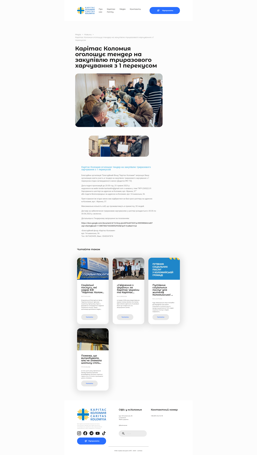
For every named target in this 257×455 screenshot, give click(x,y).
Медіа (122, 9)
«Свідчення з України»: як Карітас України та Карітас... (128, 289)
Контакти (135, 9)
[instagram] (79, 433)
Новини (88, 34)
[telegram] (91, 433)
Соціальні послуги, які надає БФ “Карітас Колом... (92, 289)
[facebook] (85, 433)
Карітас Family (111, 10)
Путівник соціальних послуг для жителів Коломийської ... (162, 290)
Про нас (101, 10)
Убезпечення (123, 425)
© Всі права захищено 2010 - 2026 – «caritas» (128, 450)
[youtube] (98, 433)
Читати (89, 317)
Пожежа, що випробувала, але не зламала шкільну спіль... (91, 359)
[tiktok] (104, 433)
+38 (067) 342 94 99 (157, 416)
